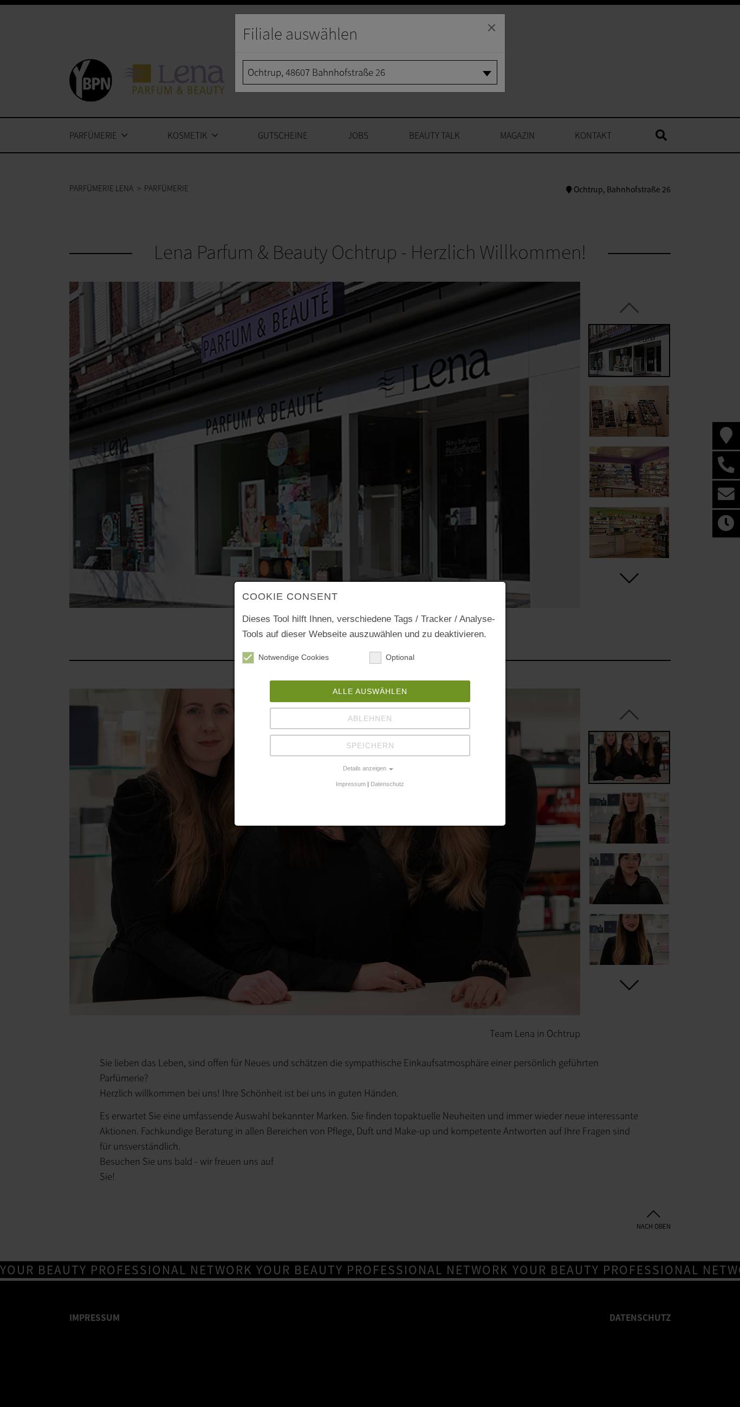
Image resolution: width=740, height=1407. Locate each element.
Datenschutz (387, 784)
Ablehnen (370, 718)
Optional (400, 657)
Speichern (370, 745)
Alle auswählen (370, 691)
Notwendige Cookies (293, 657)
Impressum (351, 784)
